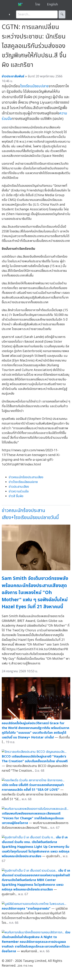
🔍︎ (61, 14)
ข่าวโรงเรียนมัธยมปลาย (23, 482)
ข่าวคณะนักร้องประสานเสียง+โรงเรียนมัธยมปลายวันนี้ (30, 514)
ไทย (37, 4)
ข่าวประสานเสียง (19, 486)
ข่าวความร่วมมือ (19, 491)
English (52, 4)
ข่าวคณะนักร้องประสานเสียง (26, 477)
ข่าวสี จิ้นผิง (16, 496)
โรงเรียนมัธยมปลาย (34, 86)
